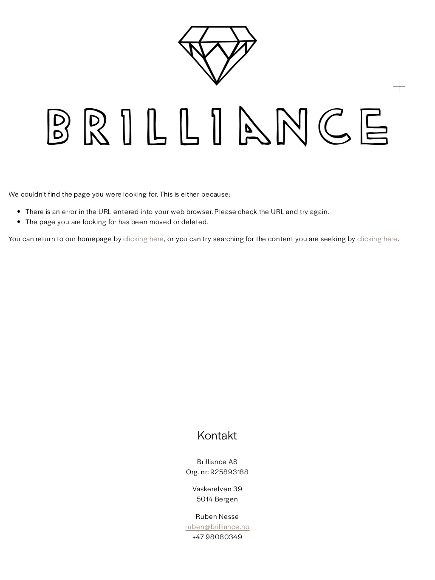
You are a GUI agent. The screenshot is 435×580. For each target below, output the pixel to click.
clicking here (143, 238)
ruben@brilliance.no (217, 526)
